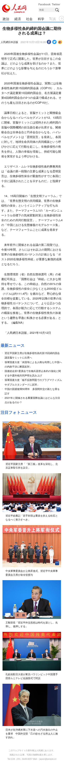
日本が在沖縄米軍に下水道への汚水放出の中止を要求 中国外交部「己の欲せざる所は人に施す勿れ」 (32, 733)
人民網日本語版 (9, 42)
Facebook (44, 4)
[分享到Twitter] (54, 42)
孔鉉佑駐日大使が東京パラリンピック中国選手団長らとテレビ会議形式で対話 (32, 676)
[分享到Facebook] (49, 42)
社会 (29, 18)
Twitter (56, 4)
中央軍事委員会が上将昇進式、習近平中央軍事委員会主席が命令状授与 (32, 572)
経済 (17, 18)
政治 (6, 18)
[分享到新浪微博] (60, 42)
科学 (41, 18)
